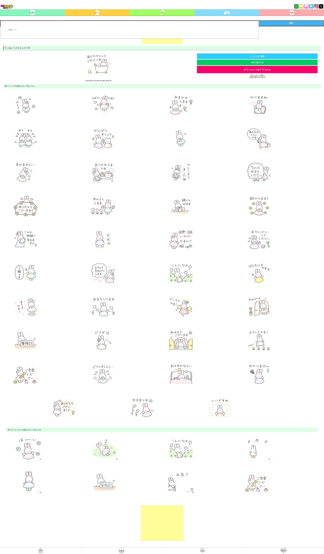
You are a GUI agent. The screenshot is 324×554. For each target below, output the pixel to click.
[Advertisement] (162, 523)
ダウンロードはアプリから (257, 69)
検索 (291, 23)
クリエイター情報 (257, 56)
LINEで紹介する (257, 62)
